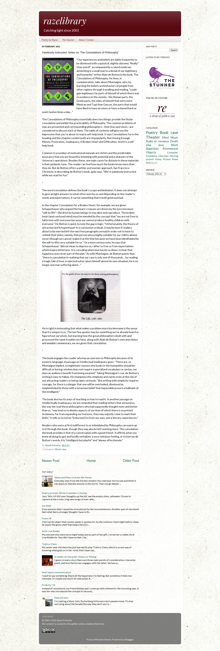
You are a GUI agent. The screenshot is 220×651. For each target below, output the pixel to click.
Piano (175, 159)
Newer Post (51, 461)
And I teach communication (56, 572)
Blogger (129, 639)
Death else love (162, 143)
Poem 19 (46, 518)
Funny (158, 159)
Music (174, 137)
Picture (167, 159)
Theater (153, 137)
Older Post (131, 461)
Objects (151, 152)
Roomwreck (170, 148)
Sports (154, 163)
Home (91, 461)
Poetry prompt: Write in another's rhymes (64, 493)
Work (174, 145)
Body (148, 162)
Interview (163, 155)
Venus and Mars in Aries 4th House (73, 477)
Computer (172, 152)
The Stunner (68, 40)
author (74, 623)
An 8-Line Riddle (51, 531)
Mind (165, 137)
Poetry (152, 132)
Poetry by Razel (49, 40)
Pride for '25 (48, 585)
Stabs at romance (157, 141)
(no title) (46, 505)
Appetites (152, 148)
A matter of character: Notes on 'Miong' (75, 556)
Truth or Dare (49, 544)
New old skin (61, 597)
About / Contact (86, 40)
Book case (60, 449)
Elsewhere (151, 155)
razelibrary (64, 20)
